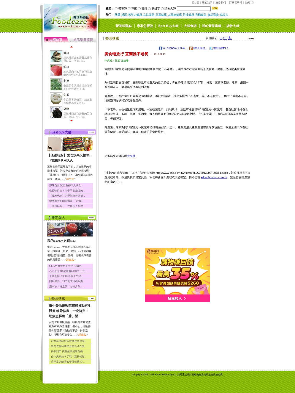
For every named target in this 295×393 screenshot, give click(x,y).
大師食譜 (190, 25)
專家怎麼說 (145, 25)
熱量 (117, 14)
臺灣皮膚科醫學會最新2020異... (69, 346)
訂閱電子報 (235, 2)
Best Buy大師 (168, 25)
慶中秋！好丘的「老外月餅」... (67, 286)
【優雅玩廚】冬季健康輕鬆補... (67, 195)
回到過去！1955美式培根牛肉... (67, 281)
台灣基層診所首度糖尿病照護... (69, 341)
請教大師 (233, 25)
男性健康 (188, 14)
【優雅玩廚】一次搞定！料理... (67, 206)
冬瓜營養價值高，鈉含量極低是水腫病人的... (77, 101)
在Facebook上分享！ (175, 48)
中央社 (131, 156)
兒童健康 (161, 14)
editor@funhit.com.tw (214, 177)
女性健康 (148, 14)
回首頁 (195, 2)
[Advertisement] (178, 218)
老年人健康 (135, 14)
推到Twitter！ (221, 48)
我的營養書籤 (211, 25)
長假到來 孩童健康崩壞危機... (68, 351)
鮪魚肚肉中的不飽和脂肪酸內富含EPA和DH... (77, 73)
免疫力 (224, 14)
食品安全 (213, 14)
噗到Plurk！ (200, 48)
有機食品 (200, 14)
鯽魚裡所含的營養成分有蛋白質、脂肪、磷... (77, 59)
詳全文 (70, 178)
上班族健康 (175, 14)
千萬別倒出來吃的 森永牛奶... (66, 276)
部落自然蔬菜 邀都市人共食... (66, 185)
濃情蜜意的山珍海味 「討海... (66, 200)
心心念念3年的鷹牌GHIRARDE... (68, 271)
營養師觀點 (124, 25)
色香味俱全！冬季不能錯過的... (67, 190)
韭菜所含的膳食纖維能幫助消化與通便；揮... (77, 87)
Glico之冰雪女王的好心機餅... (66, 266)
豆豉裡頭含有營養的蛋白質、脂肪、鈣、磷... (77, 115)
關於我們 (207, 2)
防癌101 (249, 2)
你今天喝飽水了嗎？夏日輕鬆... (69, 356)
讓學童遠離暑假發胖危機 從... (68, 361)
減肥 (124, 14)
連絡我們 (221, 2)
